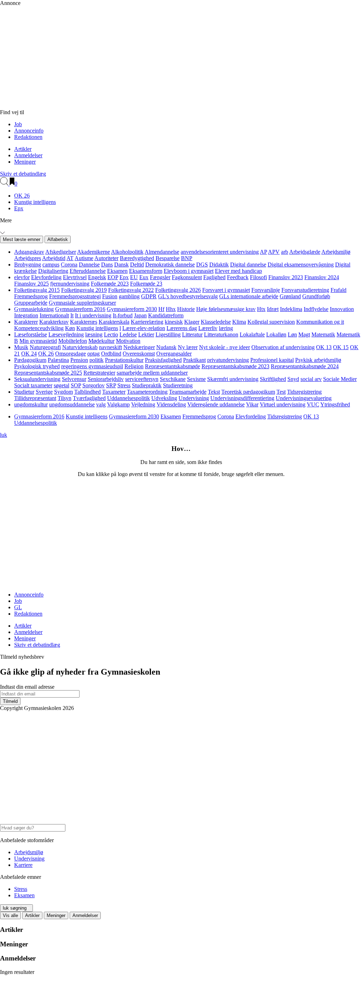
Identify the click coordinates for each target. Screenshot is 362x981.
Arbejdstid (53, 258)
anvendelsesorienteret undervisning (220, 252)
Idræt (273, 309)
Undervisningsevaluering (304, 398)
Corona (69, 265)
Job (18, 124)
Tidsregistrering (304, 392)
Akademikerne (93, 252)
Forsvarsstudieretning (305, 290)
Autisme (84, 258)
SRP (111, 385)
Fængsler (160, 277)
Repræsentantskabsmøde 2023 (235, 366)
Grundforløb (316, 296)
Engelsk (97, 277)
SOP (76, 385)
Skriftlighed (273, 379)
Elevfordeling (46, 277)
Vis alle (10, 915)
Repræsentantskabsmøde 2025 (48, 373)
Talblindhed (87, 392)
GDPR (149, 296)
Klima (239, 322)
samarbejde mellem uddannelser (152, 373)
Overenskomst (139, 354)
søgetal (61, 385)
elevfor (22, 277)
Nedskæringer (139, 347)
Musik (21, 347)
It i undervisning (93, 315)
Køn (70, 328)
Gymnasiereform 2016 (80, 309)
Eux (143, 277)
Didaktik (219, 265)
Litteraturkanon (221, 334)
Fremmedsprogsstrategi (75, 296)
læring (226, 328)
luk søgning (15, 908)
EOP (112, 277)
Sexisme (196, 379)
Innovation (342, 309)
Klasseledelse (216, 322)
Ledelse (128, 334)
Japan (140, 315)
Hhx (171, 309)
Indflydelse (316, 309)
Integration (26, 315)
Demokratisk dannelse (170, 265)
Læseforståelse (30, 334)
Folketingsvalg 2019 (84, 290)
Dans (107, 265)
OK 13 (324, 347)
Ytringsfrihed (335, 404)
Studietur (24, 392)
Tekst (214, 392)
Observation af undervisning (283, 347)
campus (50, 265)
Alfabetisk (57, 239)
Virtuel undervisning (282, 404)
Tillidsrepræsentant (35, 398)
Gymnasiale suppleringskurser (82, 303)
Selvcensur (74, 379)
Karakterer (26, 322)
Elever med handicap (238, 271)
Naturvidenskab (80, 347)
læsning (94, 334)
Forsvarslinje (265, 290)
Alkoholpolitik (127, 252)
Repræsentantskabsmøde (172, 366)
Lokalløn (276, 334)
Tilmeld (10, 701)
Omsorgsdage (70, 354)
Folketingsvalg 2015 (37, 290)
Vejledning (143, 404)
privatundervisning (228, 360)
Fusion (109, 296)
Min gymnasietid (38, 341)
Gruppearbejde (30, 303)
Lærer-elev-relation (143, 328)
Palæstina (58, 360)
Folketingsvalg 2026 (178, 290)
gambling (129, 296)
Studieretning (178, 385)
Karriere (23, 865)
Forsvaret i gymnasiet (226, 290)
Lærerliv (207, 328)
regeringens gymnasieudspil (92, 366)
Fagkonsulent (187, 277)
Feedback (238, 277)
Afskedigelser (60, 252)
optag (93, 354)
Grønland (290, 296)
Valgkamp (118, 404)
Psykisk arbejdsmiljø (318, 360)
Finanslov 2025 (31, 284)
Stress (123, 385)
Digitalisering (53, 271)
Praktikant (194, 360)
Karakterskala (114, 322)
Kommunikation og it (320, 322)
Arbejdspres (27, 258)
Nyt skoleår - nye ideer (224, 347)
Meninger (25, 162)
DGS (202, 265)
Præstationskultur (124, 360)
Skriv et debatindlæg (23, 174)
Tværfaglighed (89, 398)
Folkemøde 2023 (110, 284)
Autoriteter (106, 258)
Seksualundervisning (37, 379)
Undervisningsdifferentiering (242, 398)
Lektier (146, 334)
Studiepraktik (147, 385)
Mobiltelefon (72, 341)
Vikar (252, 404)
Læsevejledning (66, 334)
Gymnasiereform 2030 (132, 309)
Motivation (128, 341)
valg (101, 404)
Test (281, 392)
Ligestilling (168, 334)
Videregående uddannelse (216, 404)
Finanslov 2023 (285, 277)
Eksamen (117, 271)
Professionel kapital (272, 360)
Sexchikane (173, 379)
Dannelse (89, 265)
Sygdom (63, 392)
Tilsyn (64, 398)
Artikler (22, 149)
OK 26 (22, 196)
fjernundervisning (69, 284)
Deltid (137, 265)
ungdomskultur (31, 404)
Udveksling (164, 398)
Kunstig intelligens (35, 202)
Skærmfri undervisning (232, 379)
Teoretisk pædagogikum (248, 392)
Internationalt (54, 315)
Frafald (338, 290)
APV (274, 252)
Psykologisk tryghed (37, 366)
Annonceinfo (28, 131)
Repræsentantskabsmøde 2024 (305, 366)
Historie (186, 309)
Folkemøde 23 (146, 284)
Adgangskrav (29, 252)
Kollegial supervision (271, 322)
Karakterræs (83, 322)
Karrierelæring (147, 322)
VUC (313, 404)
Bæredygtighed (137, 258)
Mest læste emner (21, 239)
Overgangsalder (174, 354)
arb (284, 252)
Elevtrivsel (75, 277)
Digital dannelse (248, 265)
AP (263, 252)
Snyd (293, 379)
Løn (292, 334)
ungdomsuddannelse (72, 404)
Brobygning (27, 265)
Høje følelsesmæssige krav (226, 309)
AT (70, 258)
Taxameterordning (147, 392)
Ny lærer (188, 347)
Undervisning (194, 398)
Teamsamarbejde (187, 392)
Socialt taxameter (33, 385)
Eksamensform (145, 271)
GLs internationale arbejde (248, 296)
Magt (304, 334)
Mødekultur (101, 341)
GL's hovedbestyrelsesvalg (188, 296)
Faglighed (214, 277)
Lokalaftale (252, 334)
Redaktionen (28, 137)
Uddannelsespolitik (128, 398)
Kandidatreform (165, 315)
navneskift (110, 347)
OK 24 (29, 354)
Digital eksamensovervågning (301, 265)
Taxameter (113, 392)
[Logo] (152, 106)
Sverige (44, 392)
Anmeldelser (28, 155)
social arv (311, 379)
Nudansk (166, 347)
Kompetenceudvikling (39, 328)
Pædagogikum (30, 360)
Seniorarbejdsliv (106, 379)
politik (96, 360)
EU (134, 277)
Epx (18, 208)
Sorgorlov (93, 385)
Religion (134, 366)
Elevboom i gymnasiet (189, 271)
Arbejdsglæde (304, 252)
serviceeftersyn (141, 379)
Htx (261, 309)
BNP (186, 258)
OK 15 (341, 347)
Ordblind (111, 354)
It (72, 315)
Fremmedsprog (31, 296)
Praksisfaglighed (163, 360)
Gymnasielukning (34, 309)
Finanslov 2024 (321, 277)
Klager (191, 322)
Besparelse (168, 258)
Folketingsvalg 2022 (131, 290)
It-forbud (123, 315)
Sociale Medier (340, 379)
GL (18, 607)
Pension (79, 360)
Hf (161, 309)
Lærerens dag (182, 328)
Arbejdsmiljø (335, 252)
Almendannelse (162, 252)
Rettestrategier (99, 373)
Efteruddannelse (88, 271)
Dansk (121, 265)
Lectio (111, 334)
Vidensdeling (171, 404)
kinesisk (174, 322)
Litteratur (192, 334)
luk (3, 435)
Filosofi (258, 277)
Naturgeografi (45, 347)
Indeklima (291, 309)
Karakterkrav (54, 322)
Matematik (323, 334)
